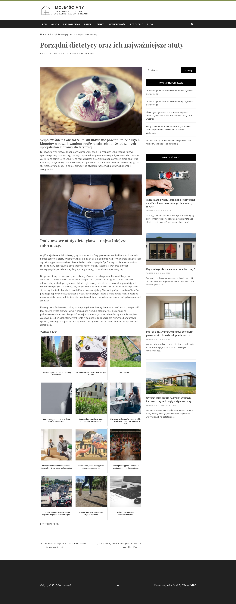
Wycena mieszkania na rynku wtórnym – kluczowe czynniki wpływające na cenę (170, 399)
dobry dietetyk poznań (107, 307)
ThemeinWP (189, 585)
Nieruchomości (117, 24)
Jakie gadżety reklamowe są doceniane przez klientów (117, 545)
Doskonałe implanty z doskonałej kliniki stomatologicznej (65, 545)
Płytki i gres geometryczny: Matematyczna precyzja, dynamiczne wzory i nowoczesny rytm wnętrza (169, 115)
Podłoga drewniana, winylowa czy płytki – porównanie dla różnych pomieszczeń (170, 333)
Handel (88, 24)
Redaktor (89, 53)
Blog (150, 24)
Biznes (100, 24)
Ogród (55, 24)
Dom (44, 24)
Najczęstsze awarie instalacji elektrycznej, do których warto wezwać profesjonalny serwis (171, 203)
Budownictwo (71, 24)
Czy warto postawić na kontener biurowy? (170, 269)
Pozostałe (136, 24)
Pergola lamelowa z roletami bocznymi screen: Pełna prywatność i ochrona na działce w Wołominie (168, 129)
